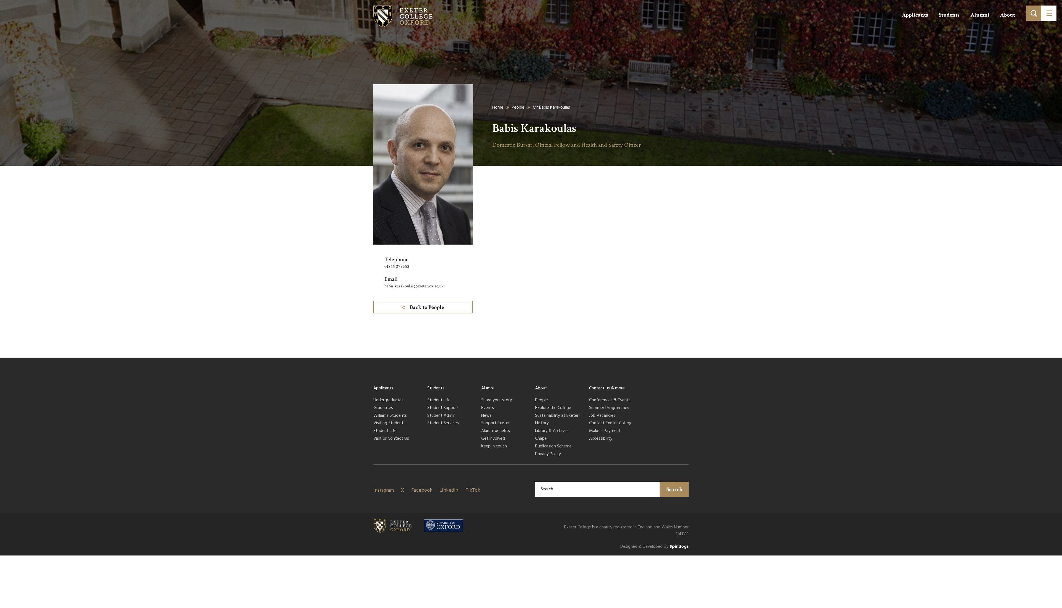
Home (497, 107)
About (1007, 15)
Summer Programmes (609, 408)
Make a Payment (605, 431)
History (542, 423)
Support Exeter (495, 423)
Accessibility (600, 439)
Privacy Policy (548, 454)
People (518, 107)
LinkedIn (448, 490)
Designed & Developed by (654, 547)
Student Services (443, 423)
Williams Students (390, 416)
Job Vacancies (602, 416)
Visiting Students (389, 423)
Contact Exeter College (610, 423)
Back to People (427, 307)
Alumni (979, 15)
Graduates (383, 408)
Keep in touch (494, 446)
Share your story (496, 400)
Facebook (421, 490)
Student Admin (441, 416)
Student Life (385, 431)
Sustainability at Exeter (557, 416)
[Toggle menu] (1048, 13)
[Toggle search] (1033, 13)
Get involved (493, 439)
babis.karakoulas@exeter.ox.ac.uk (414, 286)
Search (675, 489)
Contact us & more (607, 388)
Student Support (443, 408)
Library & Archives (552, 431)
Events (487, 408)
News (486, 416)
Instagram (383, 490)
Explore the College (553, 408)
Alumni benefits (495, 431)
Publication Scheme (553, 446)
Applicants (915, 15)
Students (949, 15)
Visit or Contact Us (391, 439)
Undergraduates (388, 400)
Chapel (541, 439)
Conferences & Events (610, 400)
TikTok (472, 490)
